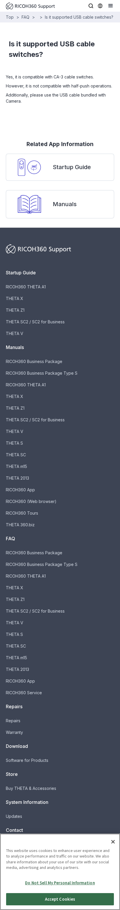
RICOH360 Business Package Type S (41, 373)
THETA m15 (16, 466)
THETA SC (16, 454)
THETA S (14, 443)
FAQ (25, 17)
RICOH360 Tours (22, 513)
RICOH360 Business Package (34, 361)
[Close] (113, 841)
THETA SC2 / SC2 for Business (35, 321)
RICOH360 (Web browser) (31, 501)
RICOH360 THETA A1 (26, 286)
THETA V (14, 333)
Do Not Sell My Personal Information (60, 883)
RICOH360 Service (24, 692)
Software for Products (27, 760)
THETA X (14, 298)
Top (10, 17)
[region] (60, 872)
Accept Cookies (60, 899)
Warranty (14, 732)
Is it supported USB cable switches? (79, 17)
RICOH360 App (20, 489)
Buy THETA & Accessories (31, 788)
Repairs (13, 720)
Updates (14, 816)
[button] (91, 5)
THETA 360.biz (20, 524)
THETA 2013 (17, 478)
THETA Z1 (15, 310)
